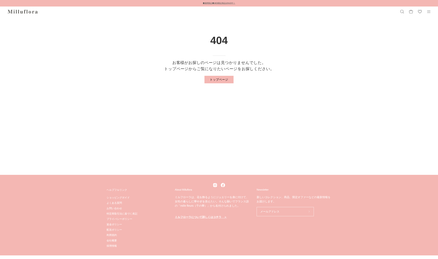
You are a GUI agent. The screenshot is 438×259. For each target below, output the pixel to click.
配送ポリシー (114, 229)
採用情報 (112, 245)
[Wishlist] (419, 12)
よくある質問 (114, 202)
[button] (402, 12)
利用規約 (112, 235)
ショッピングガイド (118, 197)
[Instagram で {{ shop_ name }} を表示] (215, 185)
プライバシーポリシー (119, 218)
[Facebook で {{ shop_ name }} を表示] (223, 185)
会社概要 (112, 240)
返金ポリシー (114, 224)
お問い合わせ (114, 208)
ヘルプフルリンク (117, 189)
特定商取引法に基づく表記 (122, 213)
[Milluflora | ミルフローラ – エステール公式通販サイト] (23, 12)
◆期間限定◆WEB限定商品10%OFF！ (219, 3)
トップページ (219, 79)
